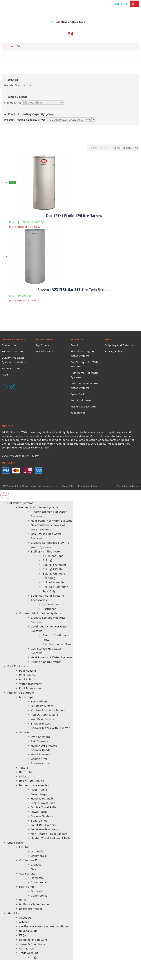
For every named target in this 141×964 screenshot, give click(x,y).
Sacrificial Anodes (31, 909)
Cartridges (49, 609)
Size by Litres (12, 102)
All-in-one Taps (53, 556)
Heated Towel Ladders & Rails (50, 838)
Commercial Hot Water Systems (40, 613)
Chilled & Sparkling (55, 587)
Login (116, 4)
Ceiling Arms (39, 759)
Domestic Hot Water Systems (39, 507)
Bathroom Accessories (34, 785)
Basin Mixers (39, 701)
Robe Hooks (39, 789)
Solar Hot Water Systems (48, 595)
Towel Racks (39, 811)
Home (8, 46)
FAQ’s (5, 374)
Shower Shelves (42, 816)
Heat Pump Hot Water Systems (51, 520)
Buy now (34, 226)
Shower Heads (40, 750)
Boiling (47, 560)
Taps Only (49, 591)
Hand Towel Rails (42, 798)
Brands (8, 85)
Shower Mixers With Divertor (50, 728)
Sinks (22, 776)
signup (124, 4)
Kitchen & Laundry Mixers (48, 710)
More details (18, 226)
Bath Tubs (25, 772)
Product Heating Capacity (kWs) (24, 119)
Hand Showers (40, 754)
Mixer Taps (26, 697)
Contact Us (9, 345)
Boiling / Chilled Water (46, 551)
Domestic (37, 851)
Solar (22, 900)
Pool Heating (27, 670)
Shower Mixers (41, 723)
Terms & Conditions (87, 486)
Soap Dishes (39, 820)
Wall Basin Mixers (42, 719)
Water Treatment (30, 684)
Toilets (23, 767)
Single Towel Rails (43, 803)
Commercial (39, 856)
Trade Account (11, 368)
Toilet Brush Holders (44, 829)
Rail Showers (39, 741)
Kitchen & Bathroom (83, 406)
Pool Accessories (30, 688)
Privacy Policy (113, 351)
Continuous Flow (30, 860)
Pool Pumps (27, 675)
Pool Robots (27, 679)
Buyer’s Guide (28, 931)
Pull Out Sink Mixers (44, 714)
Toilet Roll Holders (43, 825)
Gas (33, 869)
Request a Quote (12, 351)
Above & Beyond (131, 486)
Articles (24, 922)
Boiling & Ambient (54, 564)
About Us (13, 913)
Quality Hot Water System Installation (44, 926)
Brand (74, 345)
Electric (24, 847)
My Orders (42, 345)
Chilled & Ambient (54, 582)
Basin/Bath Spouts (31, 781)
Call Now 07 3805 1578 (70, 22)
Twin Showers (40, 736)
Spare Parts (77, 394)
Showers (25, 732)
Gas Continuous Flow (57, 644)
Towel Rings (39, 794)
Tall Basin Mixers (42, 706)
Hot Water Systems (20, 503)
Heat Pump (26, 886)
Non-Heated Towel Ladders (49, 834)
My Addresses (44, 351)
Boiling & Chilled (53, 569)
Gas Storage (27, 873)
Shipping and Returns (119, 345)
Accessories (77, 412)
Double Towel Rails (43, 807)
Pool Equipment (80, 400)
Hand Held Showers (44, 745)
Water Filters (51, 604)
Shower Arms (40, 763)
